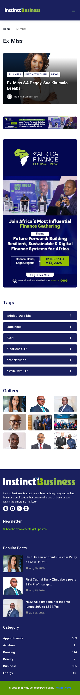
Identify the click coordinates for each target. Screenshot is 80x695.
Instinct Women (36, 74)
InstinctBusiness (28, 96)
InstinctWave (63, 687)
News (55, 74)
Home (6, 28)
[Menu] (73, 10)
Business (15, 74)
